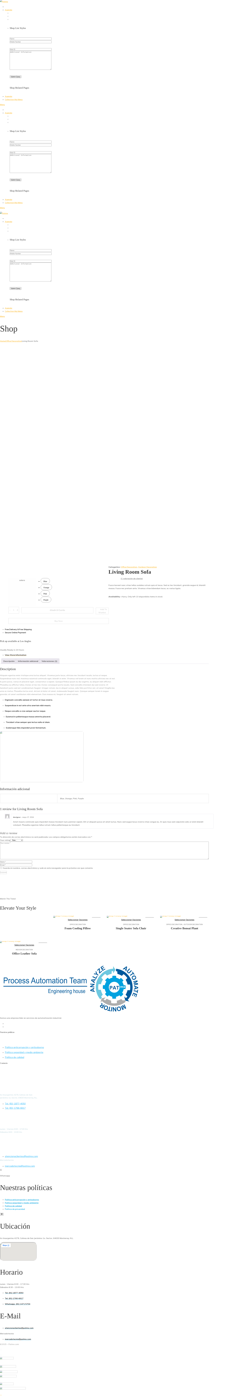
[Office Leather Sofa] (24, 942)
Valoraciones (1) (49, 661)
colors (22, 580)
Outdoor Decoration (147, 567)
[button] (102, 611)
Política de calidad (13, 1206)
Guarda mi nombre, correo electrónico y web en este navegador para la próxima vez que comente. (48, 868)
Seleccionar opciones (77, 920)
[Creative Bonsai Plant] (184, 917)
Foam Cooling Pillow (78, 928)
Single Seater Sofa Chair (131, 928)
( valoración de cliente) (132, 578)
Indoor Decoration (24, 950)
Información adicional (28, 661)
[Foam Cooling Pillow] (77, 917)
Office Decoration (129, 567)
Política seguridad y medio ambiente (21, 1203)
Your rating (5, 840)
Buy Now (58, 621)
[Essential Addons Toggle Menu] (2, 1214)
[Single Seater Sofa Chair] (131, 917)
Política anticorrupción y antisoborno (22, 1199)
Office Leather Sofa (24, 953)
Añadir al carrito (57, 610)
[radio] (45, 581)
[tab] (9, 661)
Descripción (9, 661)
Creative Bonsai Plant (184, 928)
